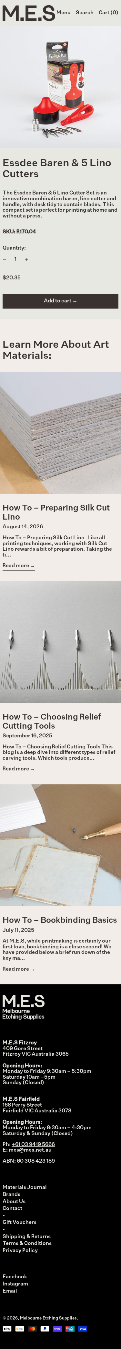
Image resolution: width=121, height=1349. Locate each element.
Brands (11, 1194)
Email (10, 1291)
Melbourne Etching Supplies (48, 1318)
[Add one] (26, 259)
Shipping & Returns (27, 1236)
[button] (85, 13)
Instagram (15, 1284)
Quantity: (14, 248)
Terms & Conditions (27, 1243)
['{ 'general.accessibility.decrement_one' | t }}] (4, 259)
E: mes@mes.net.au (27, 1150)
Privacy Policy (20, 1250)
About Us (14, 1201)
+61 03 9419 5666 (33, 1144)
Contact (12, 1208)
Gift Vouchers (19, 1222)
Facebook (15, 1277)
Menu (63, 13)
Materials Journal (25, 1187)
